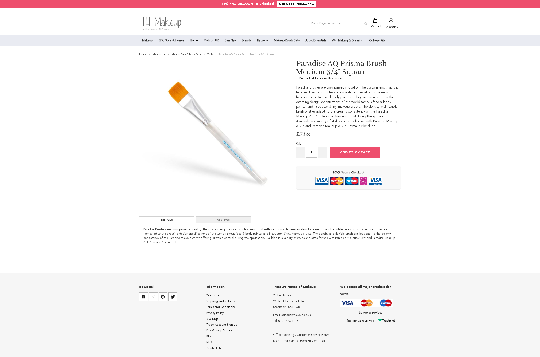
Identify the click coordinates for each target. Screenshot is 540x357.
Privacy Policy (215, 312)
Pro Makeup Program (220, 330)
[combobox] (339, 23)
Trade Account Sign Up (221, 324)
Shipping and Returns (220, 301)
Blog (209, 336)
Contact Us (213, 348)
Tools (210, 54)
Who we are (214, 295)
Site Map (212, 318)
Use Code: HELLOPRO (296, 3)
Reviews (223, 220)
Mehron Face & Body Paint (186, 54)
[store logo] (162, 23)
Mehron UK (159, 54)
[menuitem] (147, 40)
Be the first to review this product (321, 78)
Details (167, 220)
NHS (209, 342)
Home (143, 54)
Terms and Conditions (220, 307)
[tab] (166, 219)
